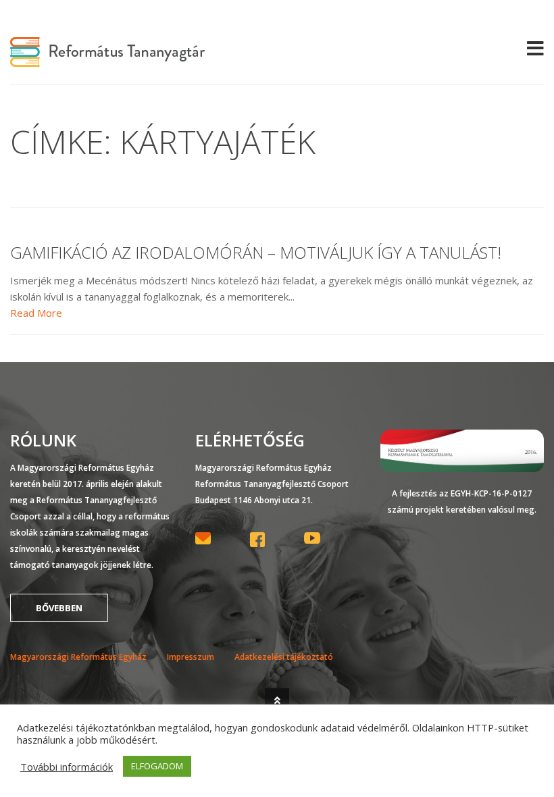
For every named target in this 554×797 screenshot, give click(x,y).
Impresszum (190, 657)
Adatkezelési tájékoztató (283, 657)
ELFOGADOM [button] (157, 766)
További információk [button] (66, 767)
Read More (36, 312)
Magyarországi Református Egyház (78, 657)
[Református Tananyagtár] (107, 59)
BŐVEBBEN (59, 608)
